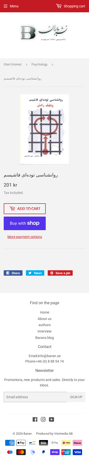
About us (44, 319)
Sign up (76, 397)
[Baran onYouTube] (51, 420)
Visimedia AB (63, 433)
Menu (14, 6)
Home (44, 312)
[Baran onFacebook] (35, 420)
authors (45, 325)
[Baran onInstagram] (43, 420)
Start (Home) (13, 64)
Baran (27, 433)
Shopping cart (74, 6)
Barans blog (44, 338)
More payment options (24, 237)
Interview (45, 331)
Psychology (39, 64)
